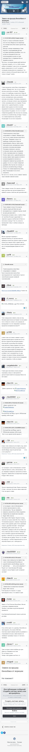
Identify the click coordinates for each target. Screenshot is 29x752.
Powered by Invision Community (14, 745)
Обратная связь (11, 742)
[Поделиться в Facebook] (4, 733)
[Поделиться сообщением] (26, 34)
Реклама (19, 742)
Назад (5, 28)
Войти (14, 716)
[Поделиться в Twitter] (2, 733)
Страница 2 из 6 (14, 28)
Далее (23, 28)
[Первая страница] (2, 28)
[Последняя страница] (27, 28)
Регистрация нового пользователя (14, 708)
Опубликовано (13, 34)
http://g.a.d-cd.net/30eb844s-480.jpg (11, 290)
